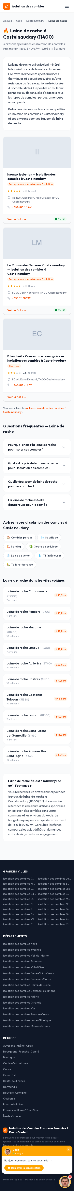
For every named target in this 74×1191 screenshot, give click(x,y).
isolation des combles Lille (54, 889)
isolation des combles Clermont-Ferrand (54, 924)
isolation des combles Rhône (21, 996)
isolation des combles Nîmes (54, 904)
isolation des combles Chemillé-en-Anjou (19, 878)
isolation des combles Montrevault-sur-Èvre (19, 883)
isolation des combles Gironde (22, 1002)
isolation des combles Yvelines (22, 949)
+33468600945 (22, 207)
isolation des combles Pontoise (19, 909)
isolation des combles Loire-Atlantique (27, 1020)
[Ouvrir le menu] (67, 6)
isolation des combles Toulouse (54, 909)
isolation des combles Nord (20, 944)
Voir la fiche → (17, 219)
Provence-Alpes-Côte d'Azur (21, 1110)
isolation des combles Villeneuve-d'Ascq (19, 919)
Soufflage (49, 537)
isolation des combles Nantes (19, 904)
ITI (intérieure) (49, 555)
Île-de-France (12, 1116)
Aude (19, 21)
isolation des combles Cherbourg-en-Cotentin (19, 889)
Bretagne (9, 1057)
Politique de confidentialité (40, 1179)
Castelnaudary (35, 21)
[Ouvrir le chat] (65, 1182)
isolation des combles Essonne (22, 961)
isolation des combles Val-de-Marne (26, 955)
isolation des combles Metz (54, 899)
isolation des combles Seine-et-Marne (27, 979)
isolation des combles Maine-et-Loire (26, 1026)
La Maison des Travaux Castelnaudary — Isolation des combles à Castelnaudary (36, 269)
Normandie (10, 1087)
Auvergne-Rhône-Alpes (18, 1045)
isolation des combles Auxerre (54, 919)
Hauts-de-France (14, 1081)
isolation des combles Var (19, 1008)
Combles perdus (19, 537)
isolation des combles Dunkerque (19, 899)
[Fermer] (69, 1149)
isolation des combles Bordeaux (54, 894)
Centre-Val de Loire (15, 1063)
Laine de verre (18, 555)
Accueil (7, 21)
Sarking (14, 546)
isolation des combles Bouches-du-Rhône (29, 991)
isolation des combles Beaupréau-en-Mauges (54, 883)
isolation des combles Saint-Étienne (19, 894)
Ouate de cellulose (43, 546)
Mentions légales (12, 1179)
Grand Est (9, 1075)
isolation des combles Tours (54, 914)
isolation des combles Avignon (19, 914)
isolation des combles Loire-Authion (54, 878)
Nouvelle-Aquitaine (15, 1092)
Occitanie (9, 1098)
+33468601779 (22, 385)
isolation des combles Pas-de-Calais (26, 1014)
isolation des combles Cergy (19, 924)
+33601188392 (21, 298)
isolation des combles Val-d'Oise (23, 967)
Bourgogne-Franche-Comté (21, 1051)
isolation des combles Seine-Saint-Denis (28, 973)
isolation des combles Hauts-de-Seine (27, 985)
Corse (7, 1069)
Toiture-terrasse (20, 564)
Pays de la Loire (13, 1104)
